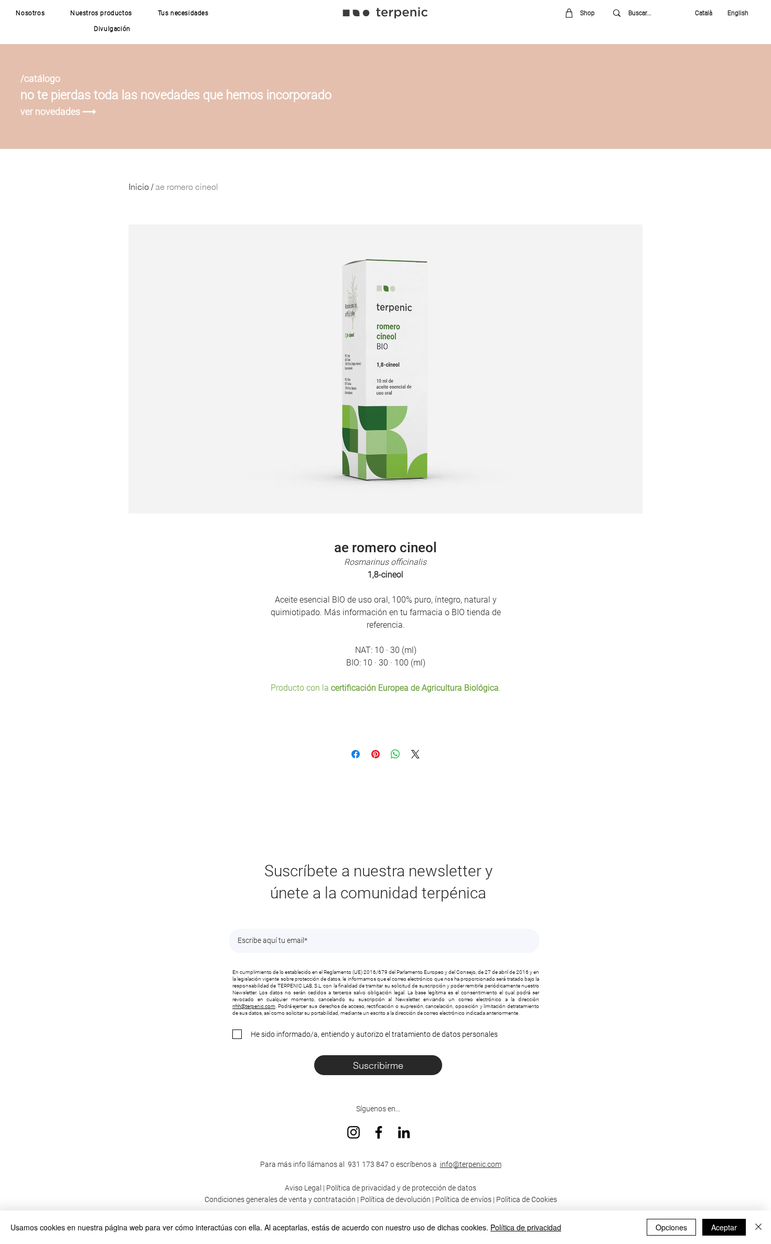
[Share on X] (415, 754)
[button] (30, 13)
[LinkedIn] (403, 1132)
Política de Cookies (526, 1199)
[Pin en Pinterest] (375, 754)
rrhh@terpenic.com (253, 1006)
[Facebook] (378, 1132)
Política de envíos (463, 1199)
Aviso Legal (303, 1188)
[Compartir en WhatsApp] (395, 754)
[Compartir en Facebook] (355, 754)
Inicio (138, 186)
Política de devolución (395, 1199)
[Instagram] (353, 1132)
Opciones (671, 1227)
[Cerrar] (758, 1227)
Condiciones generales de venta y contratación (280, 1199)
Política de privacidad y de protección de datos (400, 1188)
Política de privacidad (525, 1227)
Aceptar (724, 1227)
